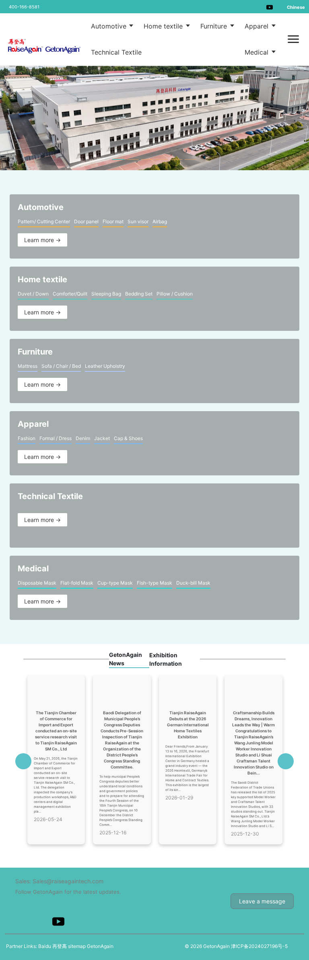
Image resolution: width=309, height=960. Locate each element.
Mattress (27, 366)
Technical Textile (116, 52)
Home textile (164, 26)
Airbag (159, 221)
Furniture (214, 26)
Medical (257, 52)
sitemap (77, 946)
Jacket (102, 438)
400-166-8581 (24, 7)
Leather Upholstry (105, 366)
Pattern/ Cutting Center (44, 221)
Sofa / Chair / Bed (61, 366)
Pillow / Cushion (175, 294)
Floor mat (113, 221)
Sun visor (138, 221)
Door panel (86, 221)
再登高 (59, 946)
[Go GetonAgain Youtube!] (269, 6)
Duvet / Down (33, 294)
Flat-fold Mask (76, 583)
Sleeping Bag (106, 294)
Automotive (109, 26)
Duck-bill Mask (193, 583)
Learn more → (42, 239)
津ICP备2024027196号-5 (259, 946)
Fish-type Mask (154, 583)
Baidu (44, 946)
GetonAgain (100, 946)
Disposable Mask (37, 583)
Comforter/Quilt (70, 294)
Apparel (257, 26)
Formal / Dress (55, 438)
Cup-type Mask (115, 583)
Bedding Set (138, 294)
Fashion (26, 438)
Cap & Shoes (128, 438)
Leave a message (262, 901)
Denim (83, 438)
